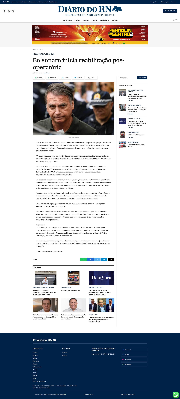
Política (77, 20)
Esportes (85, 20)
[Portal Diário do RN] (90, 11)
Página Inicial (67, 20)
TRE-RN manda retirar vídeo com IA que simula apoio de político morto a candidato (45, 317)
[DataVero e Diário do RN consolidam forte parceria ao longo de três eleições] (101, 278)
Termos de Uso (88, 394)
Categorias (154, 2)
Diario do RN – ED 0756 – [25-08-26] (103, 354)
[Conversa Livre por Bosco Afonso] (122, 144)
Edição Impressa (170, 10)
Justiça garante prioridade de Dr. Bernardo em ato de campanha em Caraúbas (73, 317)
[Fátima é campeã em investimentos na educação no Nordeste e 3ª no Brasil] (45, 278)
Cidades (94, 20)
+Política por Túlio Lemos (70, 290)
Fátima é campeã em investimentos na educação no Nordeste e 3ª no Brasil (44, 292)
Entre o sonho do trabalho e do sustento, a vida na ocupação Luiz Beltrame (34, 2)
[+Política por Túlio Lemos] (73, 278)
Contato (173, 2)
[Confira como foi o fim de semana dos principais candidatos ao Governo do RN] (101, 305)
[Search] (173, 20)
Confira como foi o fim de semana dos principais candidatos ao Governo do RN (101, 320)
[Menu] (176, 20)
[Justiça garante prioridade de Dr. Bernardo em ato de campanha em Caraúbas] (73, 305)
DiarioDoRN (62, 394)
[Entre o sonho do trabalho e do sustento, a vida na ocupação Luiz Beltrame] (122, 107)
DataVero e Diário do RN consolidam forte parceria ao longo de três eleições (100, 292)
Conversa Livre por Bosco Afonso (136, 145)
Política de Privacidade (128, 394)
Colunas (130, 149)
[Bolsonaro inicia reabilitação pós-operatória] (73, 108)
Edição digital (165, 2)
